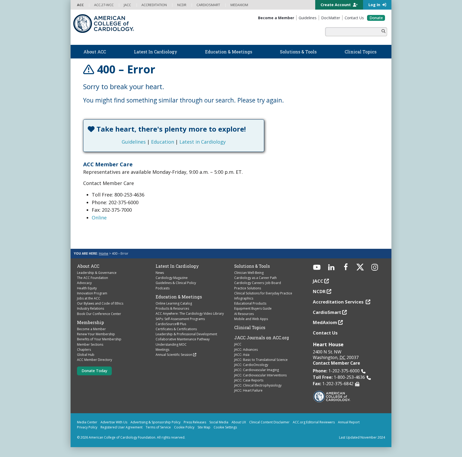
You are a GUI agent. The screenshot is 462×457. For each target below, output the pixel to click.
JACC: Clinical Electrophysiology (258, 385)
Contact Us (325, 333)
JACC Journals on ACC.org (261, 337)
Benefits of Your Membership (99, 339)
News (160, 272)
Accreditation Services (339, 302)
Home (103, 253)
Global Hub (85, 354)
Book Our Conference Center (99, 314)
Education (162, 142)
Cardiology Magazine (172, 277)
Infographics (243, 298)
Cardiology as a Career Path (255, 277)
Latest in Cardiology (202, 142)
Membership (90, 322)
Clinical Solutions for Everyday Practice (263, 293)
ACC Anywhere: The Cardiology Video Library (190, 313)
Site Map (204, 427)
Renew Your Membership (96, 334)
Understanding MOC (171, 344)
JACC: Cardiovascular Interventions (260, 375)
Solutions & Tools (252, 266)
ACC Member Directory (94, 359)
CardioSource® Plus (171, 324)
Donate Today (94, 370)
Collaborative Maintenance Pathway (183, 339)
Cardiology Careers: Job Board (257, 283)
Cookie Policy (184, 427)
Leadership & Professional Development (186, 334)
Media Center (87, 422)
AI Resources (244, 314)
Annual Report (349, 422)
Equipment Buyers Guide (253, 308)
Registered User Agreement (122, 427)
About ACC (88, 266)
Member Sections (90, 344)
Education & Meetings (179, 297)
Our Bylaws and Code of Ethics (100, 303)
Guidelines (134, 142)
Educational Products (250, 303)
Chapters (84, 349)
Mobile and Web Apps (251, 319)
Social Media (218, 422)
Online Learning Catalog (174, 303)
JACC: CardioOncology (251, 365)
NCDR (319, 291)
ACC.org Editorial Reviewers (314, 422)
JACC (237, 344)
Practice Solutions (247, 288)
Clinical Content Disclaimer (269, 422)
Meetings (162, 349)
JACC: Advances (246, 349)
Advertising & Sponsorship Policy (155, 422)
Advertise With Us (114, 422)
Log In (374, 4)
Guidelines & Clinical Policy (176, 283)
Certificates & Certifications (176, 329)
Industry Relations (90, 308)
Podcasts (163, 288)
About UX (239, 422)
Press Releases (195, 422)
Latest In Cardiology (177, 266)
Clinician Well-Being (249, 272)
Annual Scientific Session (174, 354)
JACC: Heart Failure (248, 390)
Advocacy (84, 283)
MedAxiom (325, 322)
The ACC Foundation (92, 277)
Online (99, 217)
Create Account (336, 4)
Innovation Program (92, 293)
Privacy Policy (87, 427)
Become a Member (91, 329)
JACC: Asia (241, 354)
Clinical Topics (249, 327)
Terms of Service (158, 427)
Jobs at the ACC (88, 298)
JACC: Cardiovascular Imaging (256, 370)
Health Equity (87, 288)
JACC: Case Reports (248, 380)
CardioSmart (327, 312)
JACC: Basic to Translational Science (261, 359)
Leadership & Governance (97, 272)
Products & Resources (172, 308)
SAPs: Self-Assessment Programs (180, 319)
